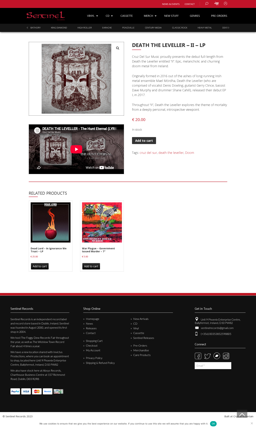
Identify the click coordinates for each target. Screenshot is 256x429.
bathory (35, 27)
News (89, 323)
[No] (251, 423)
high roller (84, 27)
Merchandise (141, 350)
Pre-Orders (219, 15)
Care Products (142, 355)
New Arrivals (141, 318)
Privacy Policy (94, 358)
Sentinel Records (45, 14)
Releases (91, 328)
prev (27, 28)
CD (107, 15)
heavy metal (205, 27)
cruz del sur (148, 153)
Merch (148, 15)
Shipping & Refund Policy (100, 362)
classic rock (179, 27)
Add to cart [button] (40, 266)
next (229, 28)
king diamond (59, 27)
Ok (213, 423)
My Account (93, 350)
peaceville (128, 27)
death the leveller (171, 153)
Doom (189, 153)
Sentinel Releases (143, 337)
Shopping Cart (94, 340)
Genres (195, 15)
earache (107, 27)
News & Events (171, 3)
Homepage (92, 318)
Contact (190, 3)
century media (153, 27)
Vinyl (91, 15)
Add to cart (144, 140)
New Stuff (171, 15)
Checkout (92, 345)
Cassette (127, 15)
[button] (118, 48)
